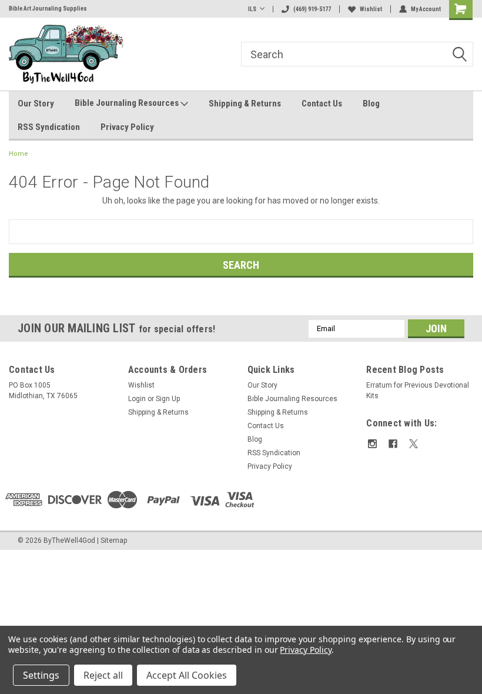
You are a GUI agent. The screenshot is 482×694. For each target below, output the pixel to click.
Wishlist (371, 9)
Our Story (36, 103)
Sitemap (114, 540)
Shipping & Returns (245, 103)
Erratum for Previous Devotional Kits (417, 390)
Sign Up (168, 399)
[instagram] (372, 443)
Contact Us (322, 103)
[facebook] (393, 443)
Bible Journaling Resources (127, 103)
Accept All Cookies (186, 675)
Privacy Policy (127, 127)
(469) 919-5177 (312, 9)
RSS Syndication (49, 127)
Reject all (103, 675)
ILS (252, 9)
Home (18, 154)
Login (137, 399)
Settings (41, 675)
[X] (413, 443)
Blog (371, 103)
